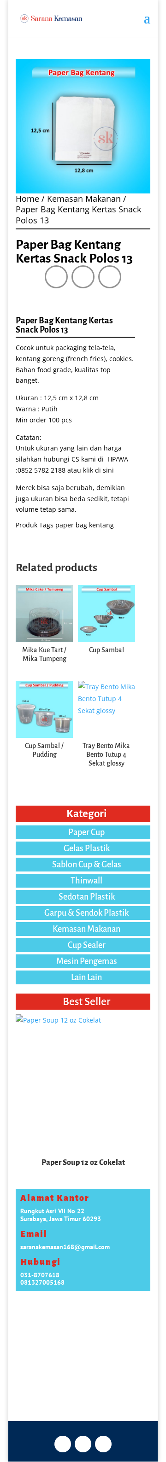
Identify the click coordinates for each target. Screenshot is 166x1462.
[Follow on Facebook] (56, 276)
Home (27, 198)
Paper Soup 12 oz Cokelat (83, 1162)
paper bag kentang (84, 524)
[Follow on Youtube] (109, 276)
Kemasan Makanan (84, 198)
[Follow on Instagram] (83, 276)
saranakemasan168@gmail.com (65, 1247)
